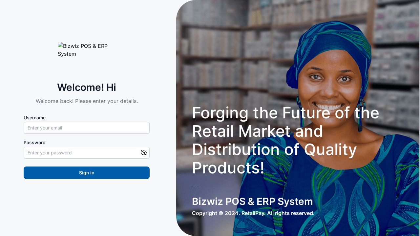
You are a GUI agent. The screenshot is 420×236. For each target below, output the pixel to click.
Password (35, 142)
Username (35, 117)
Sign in (86, 172)
